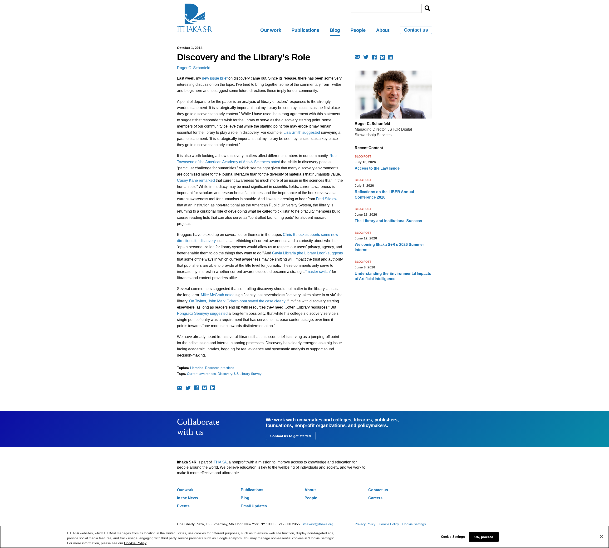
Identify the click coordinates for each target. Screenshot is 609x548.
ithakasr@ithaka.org (318, 524)
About (382, 30)
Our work (270, 30)
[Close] (601, 536)
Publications (305, 30)
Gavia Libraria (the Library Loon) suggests (307, 253)
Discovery (225, 374)
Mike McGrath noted (218, 295)
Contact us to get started (290, 436)
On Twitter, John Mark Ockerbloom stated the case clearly (237, 301)
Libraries (196, 368)
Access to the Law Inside (377, 168)
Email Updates (254, 506)
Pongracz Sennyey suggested (203, 313)
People (358, 30)
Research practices (219, 368)
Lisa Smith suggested (302, 132)
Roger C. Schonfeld (193, 68)
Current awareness (201, 374)
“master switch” (318, 272)
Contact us (416, 30)
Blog (335, 30)
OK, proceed (483, 536)
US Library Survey (247, 374)
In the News (187, 498)
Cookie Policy (389, 524)
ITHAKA (220, 462)
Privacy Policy (365, 524)
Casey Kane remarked (196, 180)
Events (183, 506)
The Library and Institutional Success (388, 221)
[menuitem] (270, 31)
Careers (375, 498)
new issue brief (215, 78)
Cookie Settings (414, 524)
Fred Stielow (326, 199)
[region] (304, 537)
